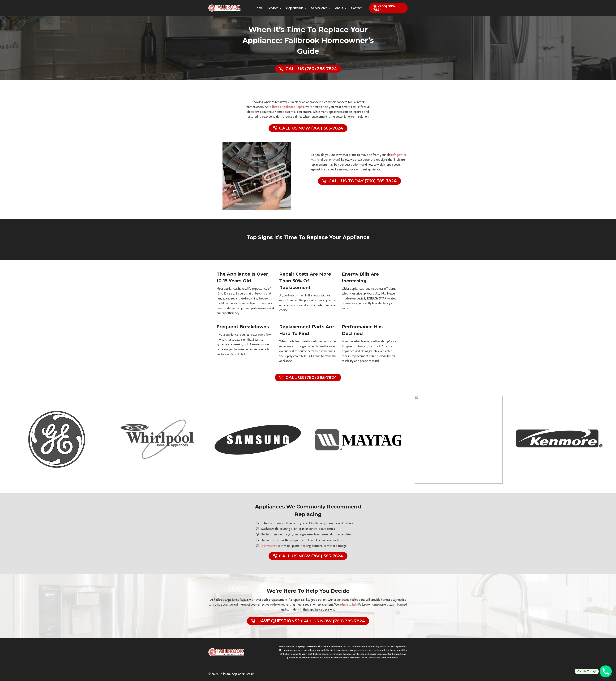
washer (315, 159)
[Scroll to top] (609, 666)
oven (335, 159)
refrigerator (398, 155)
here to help (350, 604)
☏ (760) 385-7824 (384, 8)
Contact (356, 8)
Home (258, 8)
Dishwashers (269, 546)
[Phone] (605, 671)
